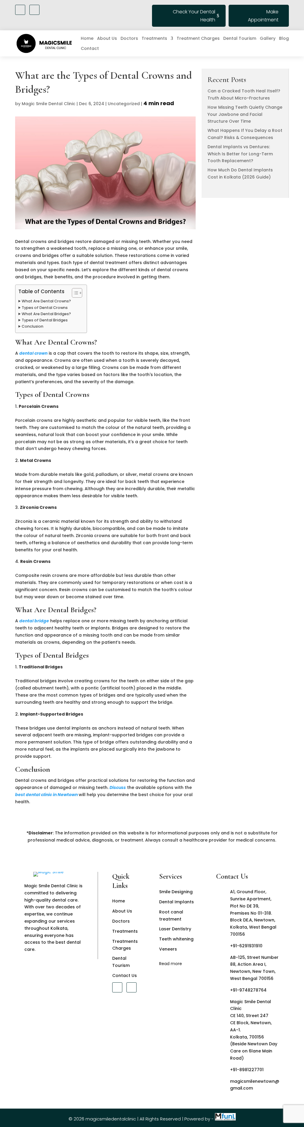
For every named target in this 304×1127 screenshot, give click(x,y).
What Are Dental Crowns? (46, 301)
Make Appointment (263, 15)
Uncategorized (124, 104)
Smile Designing (176, 892)
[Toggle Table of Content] (74, 293)
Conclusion (32, 326)
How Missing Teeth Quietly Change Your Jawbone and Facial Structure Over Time (245, 114)
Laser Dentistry (175, 929)
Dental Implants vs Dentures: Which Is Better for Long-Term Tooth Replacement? (240, 154)
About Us (107, 38)
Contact (90, 48)
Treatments (154, 38)
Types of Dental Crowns (45, 307)
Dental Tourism (239, 38)
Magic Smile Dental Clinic (48, 104)
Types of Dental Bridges (45, 320)
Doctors (129, 38)
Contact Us (124, 975)
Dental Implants (176, 902)
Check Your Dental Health (194, 15)
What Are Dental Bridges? (46, 313)
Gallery (268, 38)
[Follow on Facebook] (20, 10)
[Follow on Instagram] (34, 10)
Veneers (168, 949)
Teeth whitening (176, 939)
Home (87, 38)
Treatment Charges (198, 38)
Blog (284, 38)
